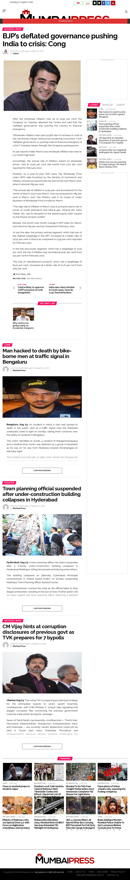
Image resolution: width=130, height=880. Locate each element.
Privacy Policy (118, 872)
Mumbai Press (19, 370)
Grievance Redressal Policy (90, 875)
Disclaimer (102, 872)
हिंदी (78, 3)
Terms (91, 872)
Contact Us (113, 875)
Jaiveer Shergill (35, 278)
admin (16, 53)
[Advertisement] (107, 80)
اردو (87, 3)
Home (70, 872)
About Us (80, 872)
